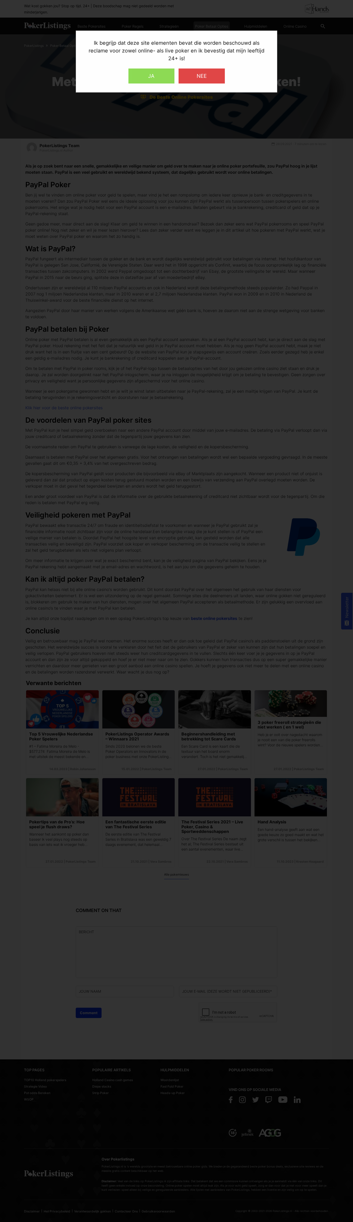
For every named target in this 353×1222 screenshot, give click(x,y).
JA (151, 76)
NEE (202, 76)
